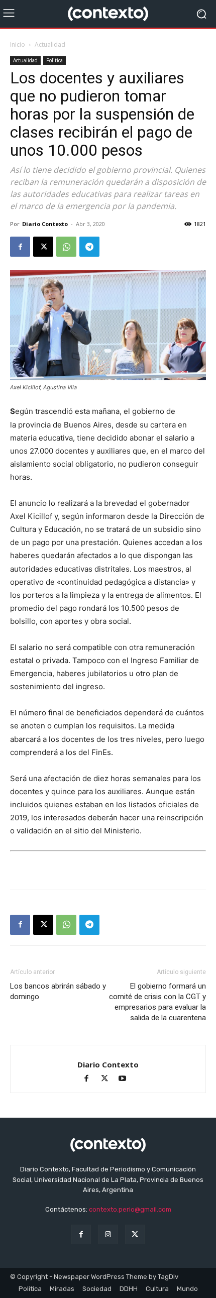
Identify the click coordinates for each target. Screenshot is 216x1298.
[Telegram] (89, 247)
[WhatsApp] (66, 247)
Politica (54, 60)
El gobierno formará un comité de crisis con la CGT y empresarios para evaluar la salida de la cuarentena (157, 1002)
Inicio (17, 44)
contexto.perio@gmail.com (130, 1209)
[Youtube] (126, 1079)
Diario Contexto (45, 224)
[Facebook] (20, 247)
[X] (43, 247)
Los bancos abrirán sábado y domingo (58, 991)
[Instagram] (108, 1234)
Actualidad (50, 44)
